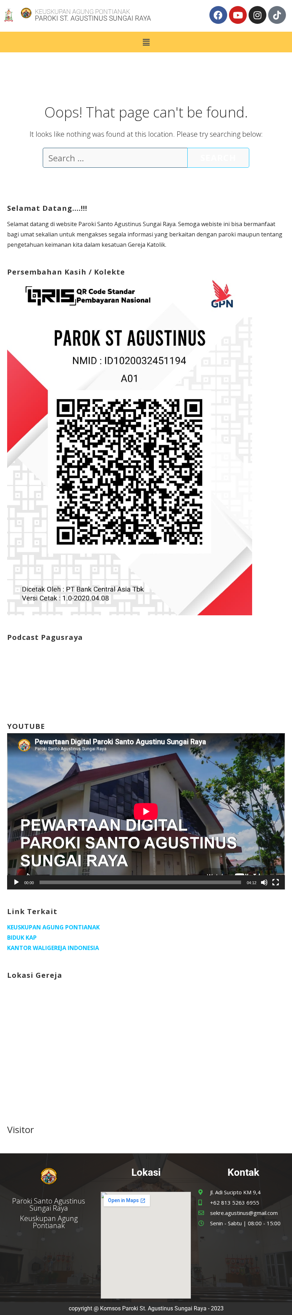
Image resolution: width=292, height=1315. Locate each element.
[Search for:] (115, 159)
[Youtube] (238, 15)
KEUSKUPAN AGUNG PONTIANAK (53, 927)
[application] (146, 811)
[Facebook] (218, 15)
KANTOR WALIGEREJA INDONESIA (53, 948)
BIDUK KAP (22, 937)
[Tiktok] (277, 15)
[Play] (16, 882)
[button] (146, 42)
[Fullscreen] (275, 882)
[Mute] (264, 882)
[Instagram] (257, 15)
